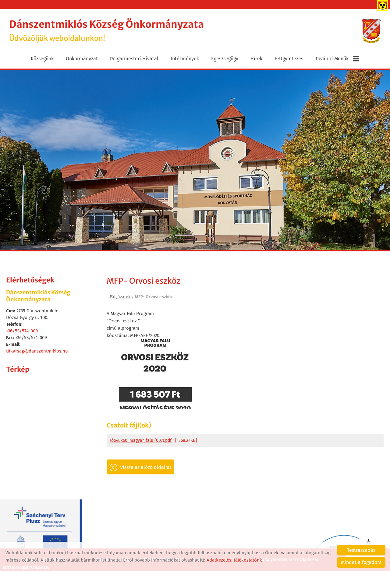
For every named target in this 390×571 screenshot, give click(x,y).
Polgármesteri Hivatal (134, 59)
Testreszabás (361, 550)
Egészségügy (224, 59)
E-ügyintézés (289, 59)
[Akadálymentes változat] (381, 4)
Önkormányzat (82, 59)
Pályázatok (120, 297)
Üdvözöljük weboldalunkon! (106, 30)
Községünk (42, 59)
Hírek (256, 59)
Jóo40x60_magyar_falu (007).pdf (141, 440)
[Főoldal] (371, 31)
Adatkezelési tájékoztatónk (234, 560)
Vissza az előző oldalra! (145, 467)
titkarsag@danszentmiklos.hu (37, 351)
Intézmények (185, 59)
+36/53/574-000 (22, 331)
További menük (332, 59)
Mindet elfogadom (361, 562)
